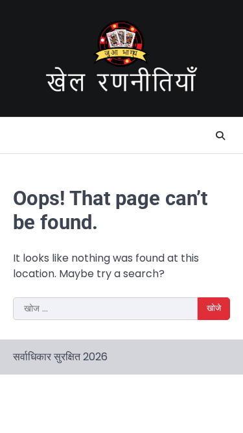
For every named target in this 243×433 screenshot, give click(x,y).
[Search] (220, 135)
